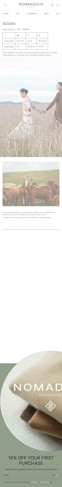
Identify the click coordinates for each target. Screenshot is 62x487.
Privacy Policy (34, 482)
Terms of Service (44, 482)
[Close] (57, 368)
